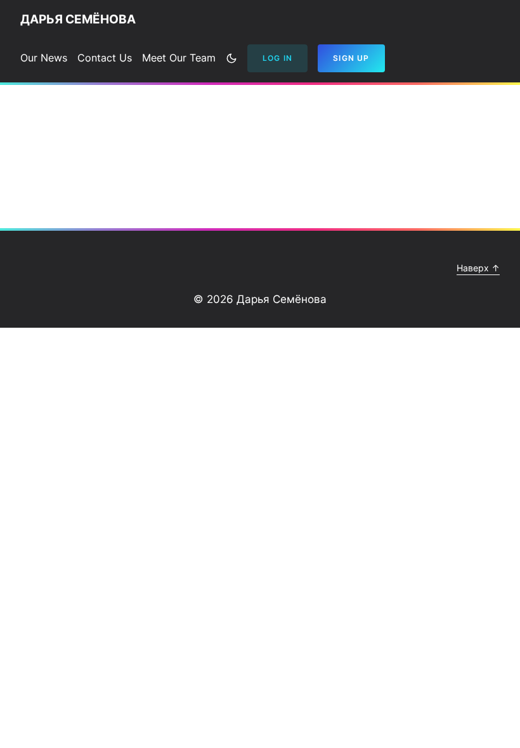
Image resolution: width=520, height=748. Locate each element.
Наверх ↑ (478, 267)
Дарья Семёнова (78, 19)
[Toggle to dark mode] (231, 58)
